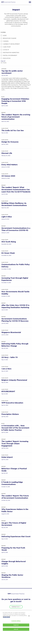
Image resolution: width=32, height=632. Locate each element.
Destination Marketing (11, 52)
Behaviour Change (9, 38)
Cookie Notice (6, 617)
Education (6, 58)
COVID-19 (6, 49)
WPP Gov (8, 3)
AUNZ (5, 35)
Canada (5, 41)
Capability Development (11, 44)
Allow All (16, 629)
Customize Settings (15, 620)
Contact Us (15, 606)
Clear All (3, 61)
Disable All (16, 625)
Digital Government (10, 55)
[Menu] (30, 2)
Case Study (7, 47)
